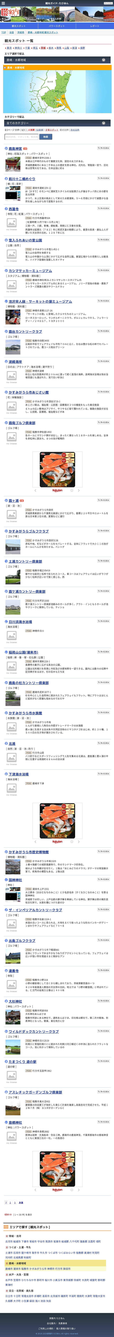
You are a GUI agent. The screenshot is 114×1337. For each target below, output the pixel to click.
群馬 (59, 48)
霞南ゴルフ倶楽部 (22, 423)
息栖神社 (15, 1122)
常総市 (33, 1241)
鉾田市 (67, 1268)
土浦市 (9, 1252)
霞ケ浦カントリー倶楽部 (27, 591)
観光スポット (19, 26)
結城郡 (65, 1241)
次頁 (21, 1202)
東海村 (9, 1284)
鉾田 (64, 98)
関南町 (80, 1296)
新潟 (74, 48)
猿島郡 (83, 1241)
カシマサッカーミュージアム (30, 271)
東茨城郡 (68, 1280)
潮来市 (17, 1268)
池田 (43, 1301)
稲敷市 (25, 1268)
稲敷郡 (80, 1252)
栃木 (51, 48)
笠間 (57, 91)
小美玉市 (58, 1280)
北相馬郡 (18, 1257)
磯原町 (64, 1296)
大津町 (88, 1296)
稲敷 (60, 106)
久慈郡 (9, 1301)
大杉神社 (15, 1001)
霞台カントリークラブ (25, 331)
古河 (43, 98)
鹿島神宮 (15, 148)
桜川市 (48, 1280)
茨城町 (77, 1280)
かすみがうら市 (38, 1268)
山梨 (66, 48)
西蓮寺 (14, 209)
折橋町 (38, 1296)
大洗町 (85, 1280)
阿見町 (96, 1252)
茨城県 (20, 32)
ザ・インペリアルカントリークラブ (35, 910)
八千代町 (74, 1241)
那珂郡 (101, 1280)
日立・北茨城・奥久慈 (21, 1290)
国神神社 (15, 880)
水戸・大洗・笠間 (18, 1274)
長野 (82, 48)
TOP (3, 32)
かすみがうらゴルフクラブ (29, 531)
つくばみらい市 (67, 1252)
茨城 (43, 48)
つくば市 (53, 1252)
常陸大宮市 (99, 1296)
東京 (9, 48)
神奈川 (18, 48)
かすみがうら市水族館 (25, 713)
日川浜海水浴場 (20, 621)
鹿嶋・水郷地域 (17, 1263)
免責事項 (62, 1323)
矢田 (48, 1301)
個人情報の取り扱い (66, 1328)
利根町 (27, 1257)
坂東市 (57, 1241)
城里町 (93, 1280)
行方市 (59, 1268)
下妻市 (25, 1241)
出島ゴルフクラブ (22, 940)
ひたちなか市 (28, 1280)
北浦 (12, 743)
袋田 (31, 1301)
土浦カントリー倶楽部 (25, 561)
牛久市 (43, 1252)
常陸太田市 (27, 1296)
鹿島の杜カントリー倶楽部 (29, 683)
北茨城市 (55, 1296)
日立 (66, 79)
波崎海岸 (15, 361)
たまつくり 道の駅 (23, 1061)
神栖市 (51, 1268)
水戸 (62, 92)
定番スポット (51, 129)
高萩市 (46, 1296)
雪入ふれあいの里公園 (25, 240)
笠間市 (17, 1280)
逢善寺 (14, 971)
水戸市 (9, 1280)
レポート (94, 26)
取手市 (35, 1252)
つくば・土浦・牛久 (20, 1247)
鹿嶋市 (9, 1268)
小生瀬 (25, 1301)
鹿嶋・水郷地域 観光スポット (43, 32)
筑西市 (49, 1241)
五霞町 (91, 1241)
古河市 (9, 1241)
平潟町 (72, 1296)
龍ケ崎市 (26, 1252)
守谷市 (41, 1241)
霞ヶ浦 (14, 500)
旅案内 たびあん (57, 1318)
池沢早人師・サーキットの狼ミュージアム (40, 301)
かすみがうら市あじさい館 (29, 392)
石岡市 (17, 1252)
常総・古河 (15, 1236)
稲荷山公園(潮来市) (23, 652)
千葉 (27, 48)
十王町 (17, 1296)
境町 (98, 1241)
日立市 (9, 1296)
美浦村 (88, 1252)
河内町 (9, 1257)
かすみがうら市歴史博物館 (29, 852)
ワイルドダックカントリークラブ (34, 1031)
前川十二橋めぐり (22, 179)
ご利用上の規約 (45, 1328)
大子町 (17, 1301)
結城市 (17, 1241)
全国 (11, 32)
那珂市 (40, 1280)
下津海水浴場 (19, 774)
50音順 (39, 129)
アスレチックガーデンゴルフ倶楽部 (35, 1092)
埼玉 (35, 48)
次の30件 (75, 129)
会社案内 (51, 1323)
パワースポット (57, 26)
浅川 (37, 1301)
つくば (52, 100)
